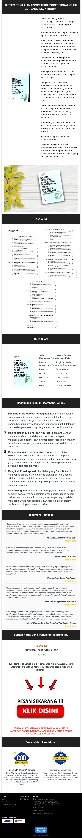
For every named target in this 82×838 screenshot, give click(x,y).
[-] (21, 799)
